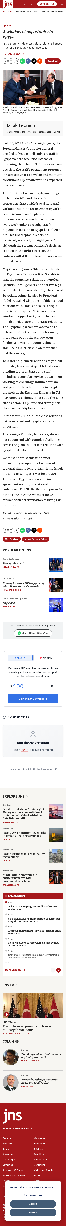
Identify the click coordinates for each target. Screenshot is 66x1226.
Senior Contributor (11, 559)
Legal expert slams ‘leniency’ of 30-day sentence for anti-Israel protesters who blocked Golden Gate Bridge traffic (23, 814)
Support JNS (47, 4)
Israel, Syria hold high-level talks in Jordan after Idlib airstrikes (24, 834)
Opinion (7, 25)
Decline (33, 1212)
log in (24, 749)
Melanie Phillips (11, 567)
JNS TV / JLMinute (10, 1022)
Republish (53, 61)
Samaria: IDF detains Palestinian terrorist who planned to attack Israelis (33, 956)
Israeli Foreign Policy (36, 539)
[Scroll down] (58, 970)
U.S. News (7, 805)
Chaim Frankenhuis (30, 1060)
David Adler (27, 1086)
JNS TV (9, 985)
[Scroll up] (53, 970)
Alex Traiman (9, 1034)
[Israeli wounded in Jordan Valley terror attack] (56, 856)
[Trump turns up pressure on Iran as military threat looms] (33, 1005)
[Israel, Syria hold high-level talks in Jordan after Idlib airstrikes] (56, 835)
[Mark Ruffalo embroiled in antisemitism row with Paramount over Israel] (56, 877)
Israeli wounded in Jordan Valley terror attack (24, 855)
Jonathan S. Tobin (12, 590)
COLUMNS (11, 1041)
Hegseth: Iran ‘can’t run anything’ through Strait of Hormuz (34, 932)
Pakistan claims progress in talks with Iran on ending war (33, 908)
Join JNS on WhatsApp (35, 633)
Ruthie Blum (9, 607)
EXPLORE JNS (14, 796)
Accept (33, 1203)
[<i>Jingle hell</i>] (56, 605)
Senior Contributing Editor (15, 598)
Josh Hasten (23, 1034)
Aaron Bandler (10, 822)
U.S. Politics (11, 539)
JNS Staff (7, 839)
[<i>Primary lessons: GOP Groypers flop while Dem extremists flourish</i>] (56, 585)
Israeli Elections (41, 12)
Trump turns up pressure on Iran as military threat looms (27, 1028)
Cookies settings (33, 1195)
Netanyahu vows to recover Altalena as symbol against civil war (33, 944)
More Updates (13, 970)
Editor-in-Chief (9, 579)
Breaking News (16, 896)
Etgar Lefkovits (11, 885)
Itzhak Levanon (13, 54)
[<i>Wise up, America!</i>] (56, 565)
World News (8, 871)
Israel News (8, 828)
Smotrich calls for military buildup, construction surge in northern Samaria (34, 920)
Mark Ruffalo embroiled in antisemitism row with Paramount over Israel (20, 878)
